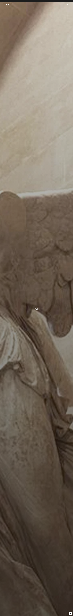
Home (15, 4)
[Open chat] (70, 613)
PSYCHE (36, 309)
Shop (19, 4)
